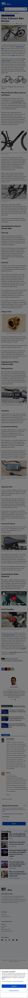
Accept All (13, 986)
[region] (14, 983)
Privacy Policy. (20, 981)
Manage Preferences (14, 990)
